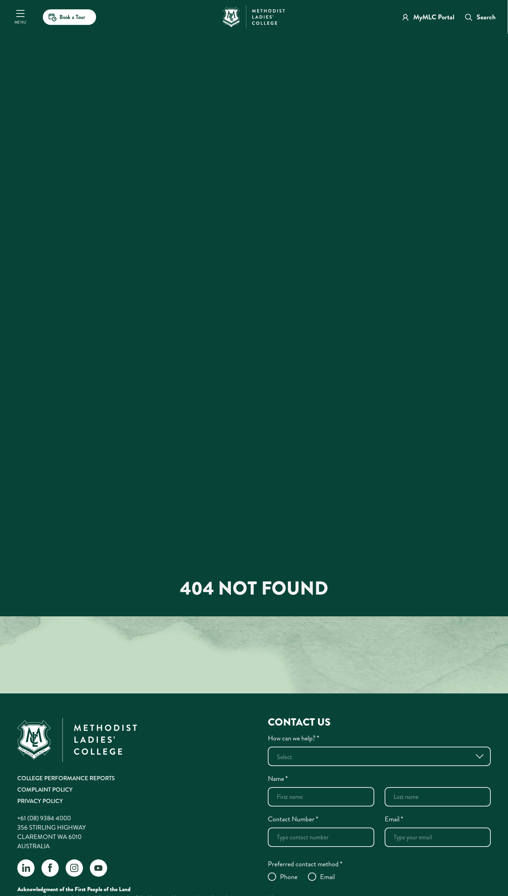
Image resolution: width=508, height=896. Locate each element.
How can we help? (293, 738)
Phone (289, 876)
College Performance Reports (66, 778)
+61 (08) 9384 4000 (44, 818)
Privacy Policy (40, 801)
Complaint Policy (45, 789)
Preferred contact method (305, 864)
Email (394, 819)
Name (278, 778)
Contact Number (293, 819)
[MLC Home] (254, 16)
